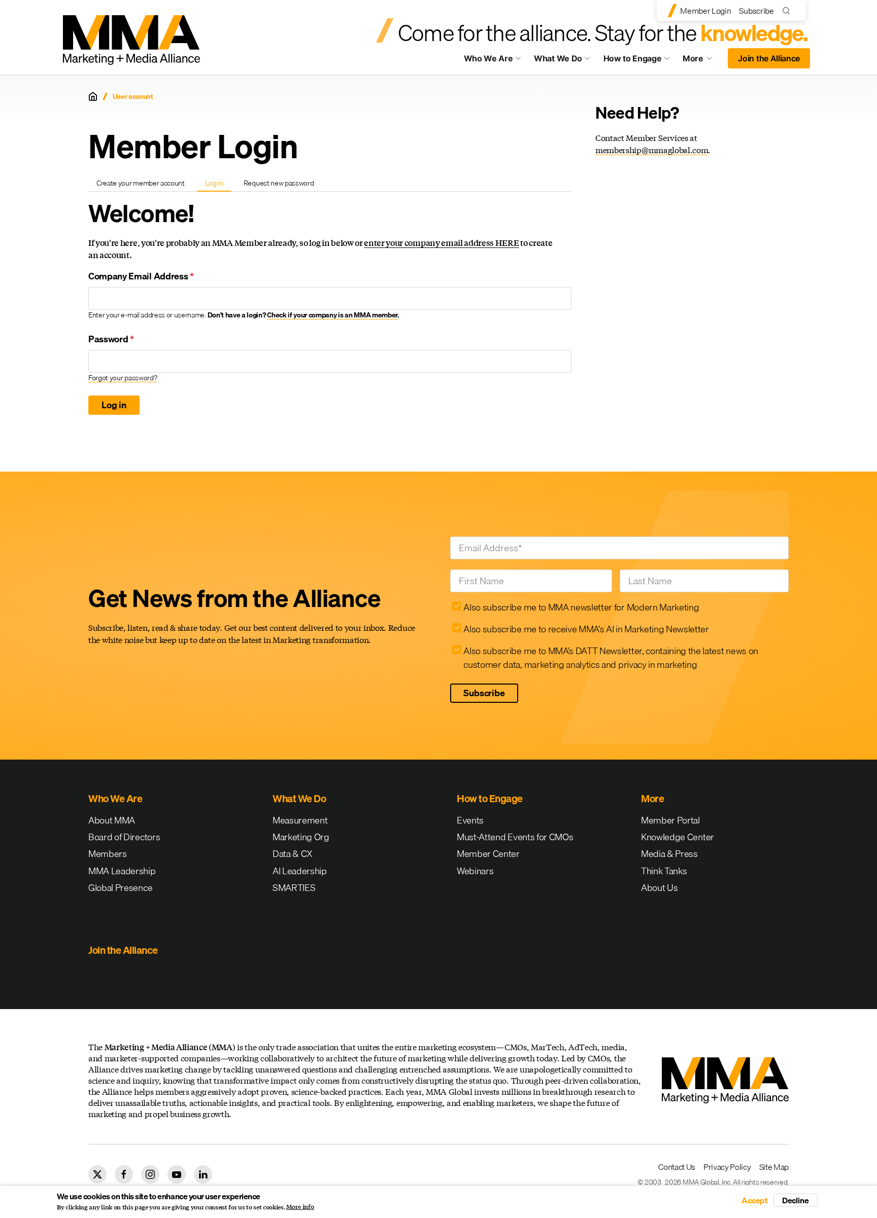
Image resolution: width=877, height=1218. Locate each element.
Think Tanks (664, 871)
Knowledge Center (677, 837)
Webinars (475, 871)
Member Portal (670, 820)
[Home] (92, 96)
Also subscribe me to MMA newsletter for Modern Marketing (581, 607)
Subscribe (756, 10)
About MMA (111, 820)
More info (300, 1207)
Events (470, 820)
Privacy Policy (727, 1166)
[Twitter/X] (97, 1174)
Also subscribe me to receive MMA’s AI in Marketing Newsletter (586, 629)
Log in (218, 184)
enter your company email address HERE (441, 242)
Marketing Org (301, 837)
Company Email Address (141, 276)
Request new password (279, 183)
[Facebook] (124, 1174)
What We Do (558, 58)
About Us (659, 887)
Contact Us (676, 1166)
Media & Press (669, 853)
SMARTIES (294, 887)
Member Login (705, 10)
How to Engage (632, 58)
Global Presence (120, 887)
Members (107, 853)
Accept (754, 1200)
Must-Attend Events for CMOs (515, 837)
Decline (795, 1200)
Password (111, 339)
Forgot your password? (122, 377)
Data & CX (293, 853)
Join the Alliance (769, 58)
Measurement (300, 820)
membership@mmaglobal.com (651, 150)
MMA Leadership (122, 871)
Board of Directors (124, 837)
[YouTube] (176, 1174)
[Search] (788, 10)
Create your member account (140, 183)
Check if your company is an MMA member (332, 314)
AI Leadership (300, 871)
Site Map (774, 1166)
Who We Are (488, 58)
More (702, 60)
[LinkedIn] (203, 1174)
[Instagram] (150, 1174)
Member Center (488, 853)
